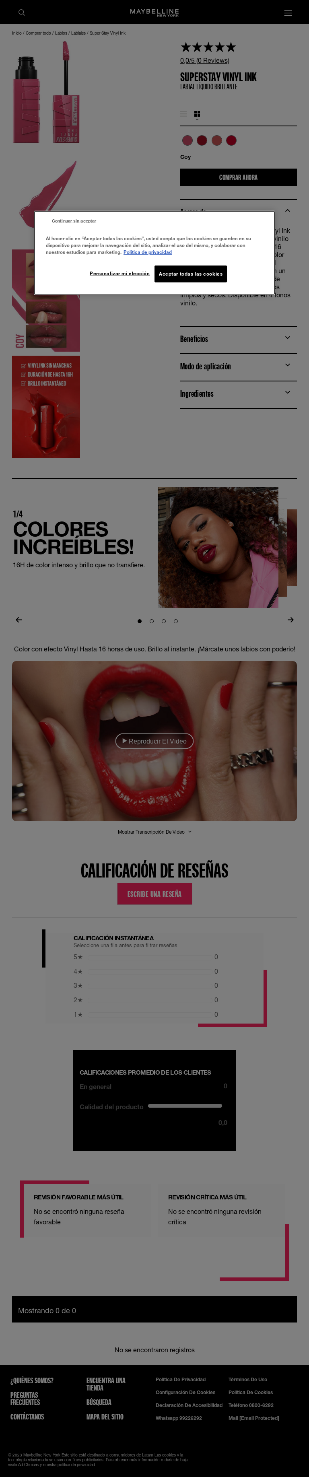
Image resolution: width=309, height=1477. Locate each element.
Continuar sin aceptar (74, 220)
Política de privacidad (148, 252)
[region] (154, 252)
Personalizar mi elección (120, 273)
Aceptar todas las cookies (190, 273)
